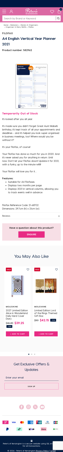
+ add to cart (17, 334)
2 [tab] (31, 354)
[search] (58, 18)
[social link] (21, 407)
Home (6, 25)
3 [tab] (34, 354)
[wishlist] (52, 11)
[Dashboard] (11, 11)
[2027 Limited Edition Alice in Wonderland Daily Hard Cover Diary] (17, 286)
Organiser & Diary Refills (16, 27)
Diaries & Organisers (29, 25)
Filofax (31, 27)
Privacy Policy (42, 451)
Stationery (14, 25)
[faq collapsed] (59, 216)
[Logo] (32, 11)
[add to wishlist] (28, 269)
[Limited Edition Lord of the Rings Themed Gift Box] (46, 286)
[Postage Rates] (31, 3)
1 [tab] (28, 354)
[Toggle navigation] (4, 11)
